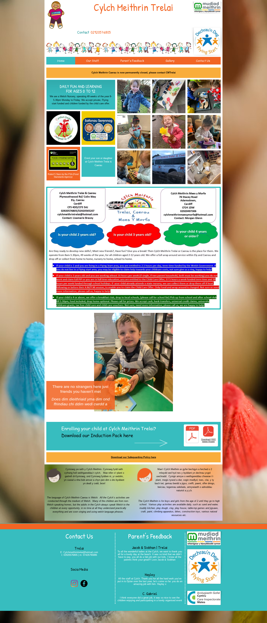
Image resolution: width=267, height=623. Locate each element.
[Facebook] (84, 583)
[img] (133, 96)
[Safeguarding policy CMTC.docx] (192, 435)
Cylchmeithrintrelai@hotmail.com (80, 552)
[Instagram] (74, 583)
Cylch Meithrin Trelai (133, 7)
